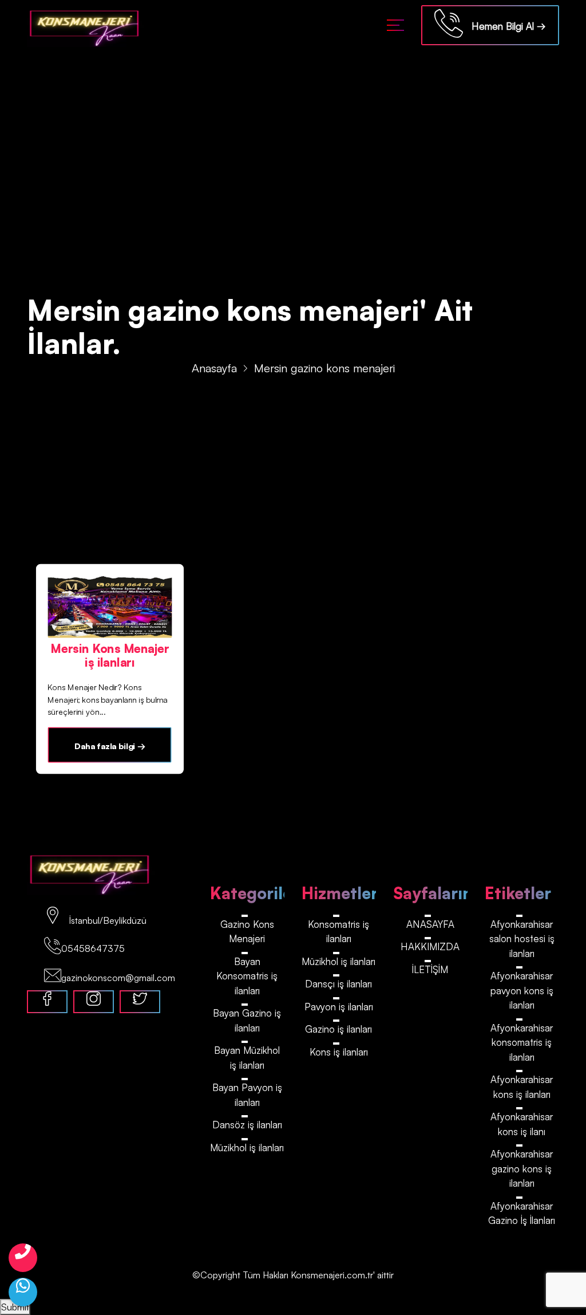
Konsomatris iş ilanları (338, 931)
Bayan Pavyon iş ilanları (247, 1094)
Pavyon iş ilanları (338, 1007)
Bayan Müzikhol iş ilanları (247, 1057)
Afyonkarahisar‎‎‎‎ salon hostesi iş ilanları (522, 938)
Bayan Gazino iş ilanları (247, 1020)
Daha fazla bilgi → (109, 746)
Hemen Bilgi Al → (504, 26)
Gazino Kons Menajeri (247, 931)
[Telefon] (23, 1257)
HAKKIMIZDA (430, 946)
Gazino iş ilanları (338, 1029)
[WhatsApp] (23, 1292)
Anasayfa (214, 368)
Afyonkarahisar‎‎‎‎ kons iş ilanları (521, 1086)
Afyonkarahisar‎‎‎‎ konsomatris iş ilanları (521, 1042)
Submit (15, 1307)
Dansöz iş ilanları (247, 1125)
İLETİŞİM (430, 969)
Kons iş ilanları (339, 1052)
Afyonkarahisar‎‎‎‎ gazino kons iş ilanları (521, 1168)
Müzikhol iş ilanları (247, 1147)
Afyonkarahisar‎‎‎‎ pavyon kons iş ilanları (521, 990)
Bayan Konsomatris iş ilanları (247, 976)
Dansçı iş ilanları (338, 984)
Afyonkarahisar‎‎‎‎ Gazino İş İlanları (521, 1213)
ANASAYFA (430, 924)
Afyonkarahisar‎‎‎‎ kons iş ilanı (521, 1124)
